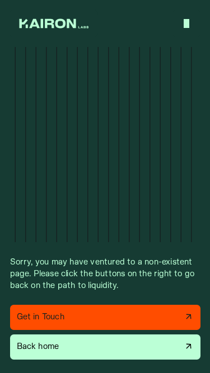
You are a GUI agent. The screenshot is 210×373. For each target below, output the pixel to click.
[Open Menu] (186, 23)
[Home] (54, 23)
